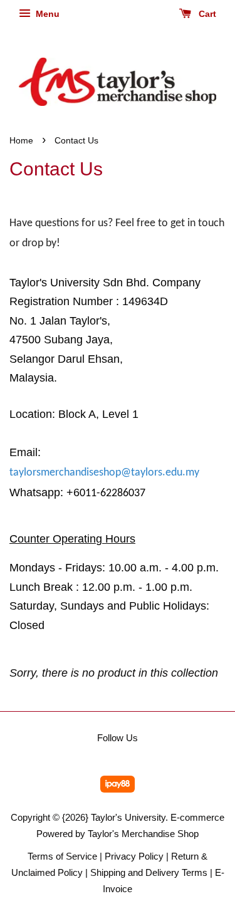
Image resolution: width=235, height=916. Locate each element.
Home (21, 140)
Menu (46, 14)
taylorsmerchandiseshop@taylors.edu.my (104, 473)
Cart (206, 14)
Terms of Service (62, 856)
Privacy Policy (134, 856)
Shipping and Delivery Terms (148, 872)
